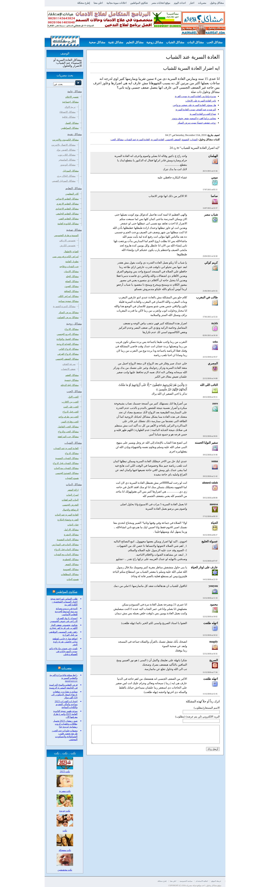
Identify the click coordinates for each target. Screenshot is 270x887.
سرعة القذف (68, 364)
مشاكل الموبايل (71, 170)
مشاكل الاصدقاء (67, 112)
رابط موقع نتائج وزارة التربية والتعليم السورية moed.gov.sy (64, 678)
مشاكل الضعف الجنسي (67, 359)
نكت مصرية (65, 791)
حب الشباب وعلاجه (69, 266)
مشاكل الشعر (72, 564)
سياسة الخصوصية (186, 881)
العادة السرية (157, 139)
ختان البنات (73, 524)
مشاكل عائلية (68, 116)
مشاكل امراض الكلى (68, 296)
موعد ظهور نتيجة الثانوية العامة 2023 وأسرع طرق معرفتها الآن (65, 714)
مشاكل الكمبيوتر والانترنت (65, 139)
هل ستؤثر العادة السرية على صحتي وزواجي (194, 105)
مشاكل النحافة (71, 291)
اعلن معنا (98, 2)
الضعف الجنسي (173, 139)
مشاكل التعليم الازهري (67, 203)
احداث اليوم (180, 2)
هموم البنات (73, 579)
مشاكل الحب (215, 42)
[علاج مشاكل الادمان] (114, 26)
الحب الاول (73, 396)
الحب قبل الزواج (70, 411)
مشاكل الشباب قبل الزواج (66, 463)
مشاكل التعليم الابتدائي (67, 198)
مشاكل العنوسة (71, 569)
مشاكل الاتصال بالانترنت (63, 144)
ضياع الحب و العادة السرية (203, 114)
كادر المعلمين (72, 193)
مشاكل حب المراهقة (68, 436)
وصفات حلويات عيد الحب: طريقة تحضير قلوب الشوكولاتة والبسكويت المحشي (65, 735)
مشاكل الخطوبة (71, 559)
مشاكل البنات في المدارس (65, 544)
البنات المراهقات (70, 499)
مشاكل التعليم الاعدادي (67, 208)
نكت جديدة (64, 810)
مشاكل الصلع (72, 281)
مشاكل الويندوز (67, 164)
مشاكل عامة (215, 51)
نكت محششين (64, 869)
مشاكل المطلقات (70, 574)
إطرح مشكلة (83, 2)
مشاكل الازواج (71, 329)
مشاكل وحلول (217, 2)
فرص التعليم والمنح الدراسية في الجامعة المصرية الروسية (63, 686)
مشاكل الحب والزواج (68, 431)
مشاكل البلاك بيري (66, 176)
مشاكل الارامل (71, 529)
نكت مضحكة (65, 850)
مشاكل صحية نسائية (68, 301)
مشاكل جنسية (71, 380)
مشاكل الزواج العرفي (68, 354)
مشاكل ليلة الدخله (70, 385)
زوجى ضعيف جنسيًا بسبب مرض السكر (197, 122)
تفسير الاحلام (72, 96)
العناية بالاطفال (71, 251)
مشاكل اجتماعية (70, 101)
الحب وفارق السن (70, 421)
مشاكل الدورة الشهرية (64, 306)
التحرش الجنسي (70, 504)
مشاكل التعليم (135, 42)
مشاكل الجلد (72, 276)
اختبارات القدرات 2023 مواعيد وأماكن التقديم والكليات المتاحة (66, 704)
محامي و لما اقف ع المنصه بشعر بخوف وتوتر (194, 118)
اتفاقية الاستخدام (202, 881)
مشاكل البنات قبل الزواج (66, 549)
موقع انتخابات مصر (161, 2)
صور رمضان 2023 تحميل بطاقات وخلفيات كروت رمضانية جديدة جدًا (65, 723)
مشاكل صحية (97, 42)
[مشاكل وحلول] (203, 34)
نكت (65, 830)
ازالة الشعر (73, 489)
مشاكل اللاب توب (66, 154)
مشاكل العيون (71, 286)
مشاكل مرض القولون (68, 317)
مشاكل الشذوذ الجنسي (67, 473)
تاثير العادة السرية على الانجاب (201, 100)
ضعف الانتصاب (68, 369)
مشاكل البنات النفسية (68, 539)
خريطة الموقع (216, 881)
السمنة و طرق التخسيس (66, 235)
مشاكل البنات (195, 42)
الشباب (194, 139)
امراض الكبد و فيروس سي (65, 256)
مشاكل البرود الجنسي (68, 334)
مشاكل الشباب (175, 42)
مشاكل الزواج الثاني (69, 349)
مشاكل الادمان (71, 271)
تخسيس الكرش (67, 245)
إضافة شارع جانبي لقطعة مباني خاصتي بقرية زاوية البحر (65, 641)
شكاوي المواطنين (139, 2)
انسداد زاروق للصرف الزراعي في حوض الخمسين (64, 620)
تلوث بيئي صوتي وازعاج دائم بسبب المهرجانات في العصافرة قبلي (63, 651)
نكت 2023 (65, 771)
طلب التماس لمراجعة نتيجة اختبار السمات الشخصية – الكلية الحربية (64, 601)
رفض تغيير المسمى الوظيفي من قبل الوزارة (63, 633)
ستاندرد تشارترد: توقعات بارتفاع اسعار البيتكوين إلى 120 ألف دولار (64, 694)
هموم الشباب (72, 478)
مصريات (202, 2)
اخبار (192, 2)
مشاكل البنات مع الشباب (66, 554)
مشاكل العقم (72, 375)
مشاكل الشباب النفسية (67, 458)
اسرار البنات (72, 494)
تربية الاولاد (70, 107)
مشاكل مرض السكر (69, 312)
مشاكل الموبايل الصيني (63, 180)
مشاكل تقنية (115, 42)
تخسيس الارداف (67, 240)
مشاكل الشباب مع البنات (66, 468)
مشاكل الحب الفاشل (68, 426)
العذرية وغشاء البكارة (68, 519)
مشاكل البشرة (71, 534)
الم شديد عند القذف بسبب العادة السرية (196, 109)
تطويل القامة (72, 261)
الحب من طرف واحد (68, 416)
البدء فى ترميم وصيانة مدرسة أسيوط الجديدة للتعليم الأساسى (66, 611)
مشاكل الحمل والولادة (68, 339)
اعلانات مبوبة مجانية (117, 2)
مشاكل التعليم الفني (68, 218)
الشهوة (185, 139)
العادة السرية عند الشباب (137, 139)
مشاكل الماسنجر (67, 159)
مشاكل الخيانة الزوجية (68, 344)
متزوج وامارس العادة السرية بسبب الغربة (195, 96)
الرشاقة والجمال (70, 509)
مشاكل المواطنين (70, 128)
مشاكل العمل (72, 123)
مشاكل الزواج (72, 453)
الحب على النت (71, 406)
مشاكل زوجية (154, 42)
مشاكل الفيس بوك (66, 149)
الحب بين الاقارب (70, 401)
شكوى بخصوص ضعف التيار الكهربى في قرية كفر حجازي (64, 626)
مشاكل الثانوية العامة (68, 223)
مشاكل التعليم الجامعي (67, 213)
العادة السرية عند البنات (67, 514)
